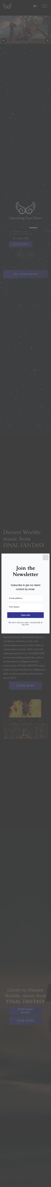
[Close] (45, 557)
